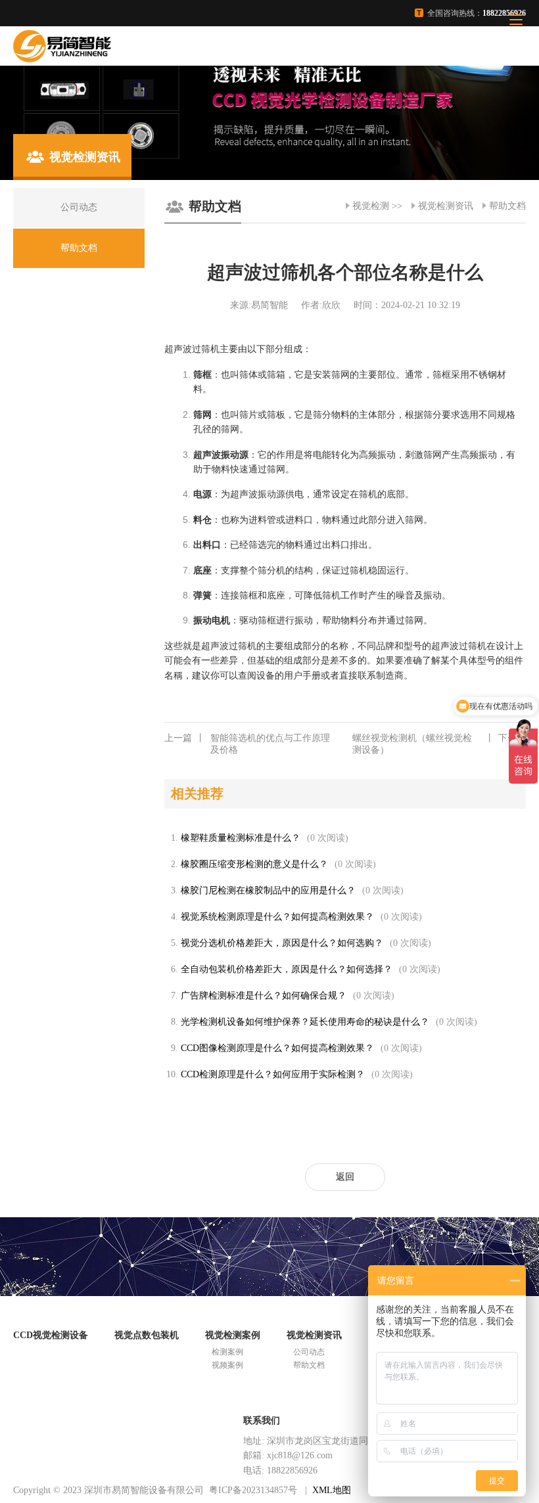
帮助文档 (507, 206)
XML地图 (331, 1490)
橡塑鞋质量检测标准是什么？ (240, 838)
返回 (345, 1177)
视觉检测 (370, 206)
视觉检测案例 (232, 1335)
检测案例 (227, 1352)
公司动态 (309, 1352)
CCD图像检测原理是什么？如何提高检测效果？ (277, 1048)
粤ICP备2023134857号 (253, 1490)
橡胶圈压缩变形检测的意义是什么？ (254, 864)
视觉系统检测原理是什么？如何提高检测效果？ (277, 917)
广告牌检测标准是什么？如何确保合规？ (263, 995)
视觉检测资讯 (445, 206)
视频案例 (227, 1365)
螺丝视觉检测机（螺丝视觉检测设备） (439, 744)
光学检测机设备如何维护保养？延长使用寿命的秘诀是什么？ (305, 1022)
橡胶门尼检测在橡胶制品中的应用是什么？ (268, 890)
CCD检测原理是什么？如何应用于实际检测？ (273, 1074)
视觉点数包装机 (146, 1335)
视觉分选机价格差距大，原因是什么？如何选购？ (282, 943)
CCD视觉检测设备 (50, 1335)
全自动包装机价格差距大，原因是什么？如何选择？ (286, 969)
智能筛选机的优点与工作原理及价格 (247, 744)
